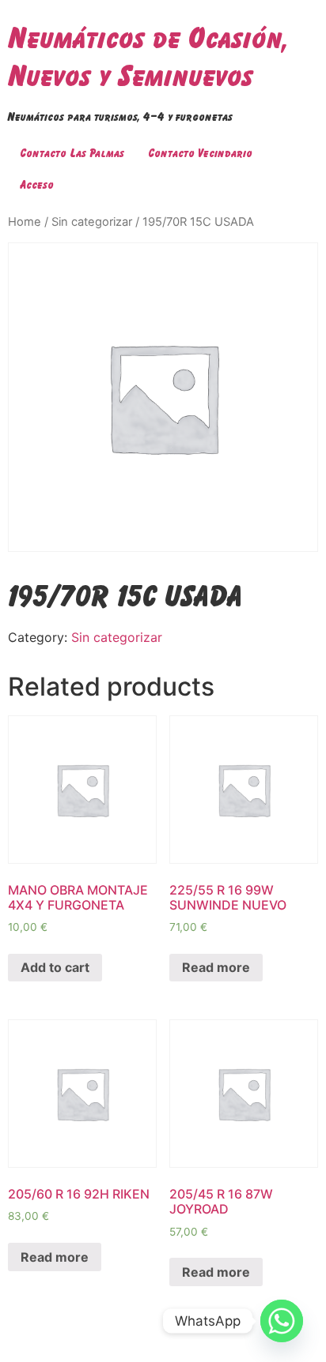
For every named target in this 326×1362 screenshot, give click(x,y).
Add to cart (55, 967)
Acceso (37, 184)
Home (24, 222)
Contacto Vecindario (200, 152)
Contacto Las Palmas (72, 152)
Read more (216, 967)
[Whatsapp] (281, 1321)
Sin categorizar (91, 222)
